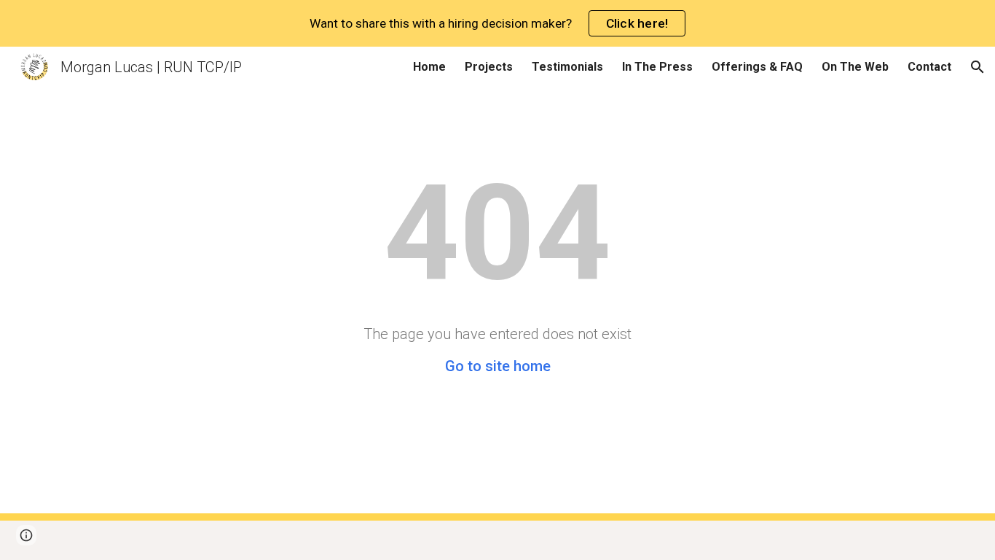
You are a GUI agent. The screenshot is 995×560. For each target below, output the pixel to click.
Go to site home (498, 366)
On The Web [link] (855, 67)
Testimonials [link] (567, 67)
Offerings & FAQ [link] (757, 67)
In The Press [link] (657, 67)
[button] (977, 67)
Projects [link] (489, 67)
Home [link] (429, 67)
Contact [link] (929, 67)
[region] (497, 23)
